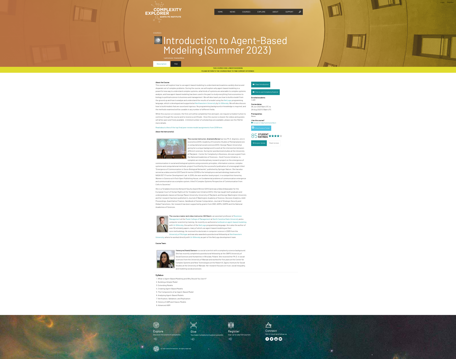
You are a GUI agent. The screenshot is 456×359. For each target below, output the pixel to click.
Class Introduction (262, 84)
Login (442, 2)
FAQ (176, 64)
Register (450, 2)
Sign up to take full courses (239, 335)
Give (193, 331)
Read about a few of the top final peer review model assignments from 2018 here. (189, 128)
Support (289, 12)
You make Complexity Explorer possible (207, 335)
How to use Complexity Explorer (266, 92)
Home (220, 12)
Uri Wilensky (223, 103)
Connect (271, 330)
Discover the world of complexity (166, 335)
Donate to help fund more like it (264, 123)
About (275, 12)
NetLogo (227, 100)
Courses (246, 12)
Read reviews (274, 143)
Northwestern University (205, 103)
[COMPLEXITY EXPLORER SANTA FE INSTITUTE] (178, 12)
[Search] (300, 12)
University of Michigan (178, 234)
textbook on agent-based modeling (231, 222)
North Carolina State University (226, 219)
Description (161, 64)
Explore (261, 12)
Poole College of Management (198, 219)
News (232, 12)
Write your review (259, 143)
